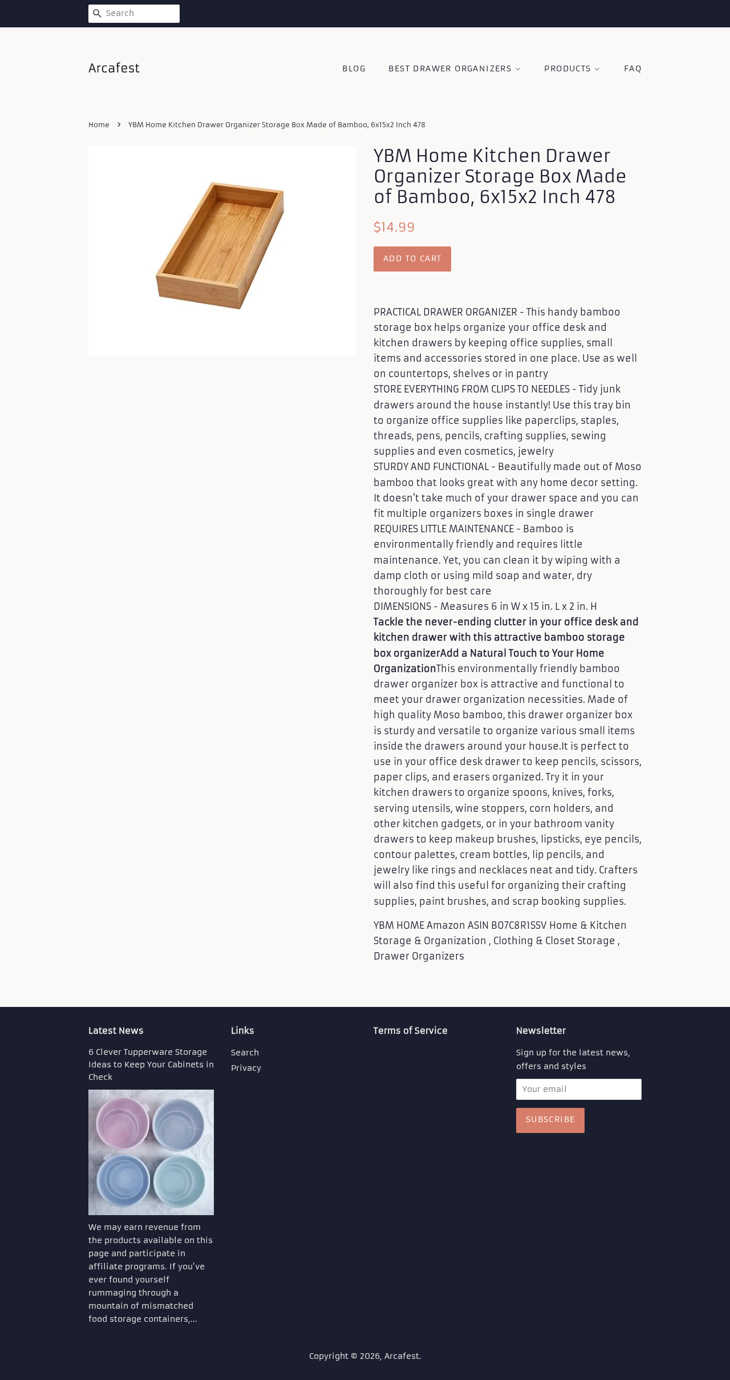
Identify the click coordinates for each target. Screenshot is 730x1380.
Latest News (116, 1030)
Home (99, 124)
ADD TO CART (412, 258)
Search (245, 1053)
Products (569, 68)
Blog (354, 68)
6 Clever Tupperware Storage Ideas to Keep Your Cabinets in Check (151, 1064)
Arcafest (401, 1356)
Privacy (246, 1068)
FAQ (633, 68)
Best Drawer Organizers (451, 68)
